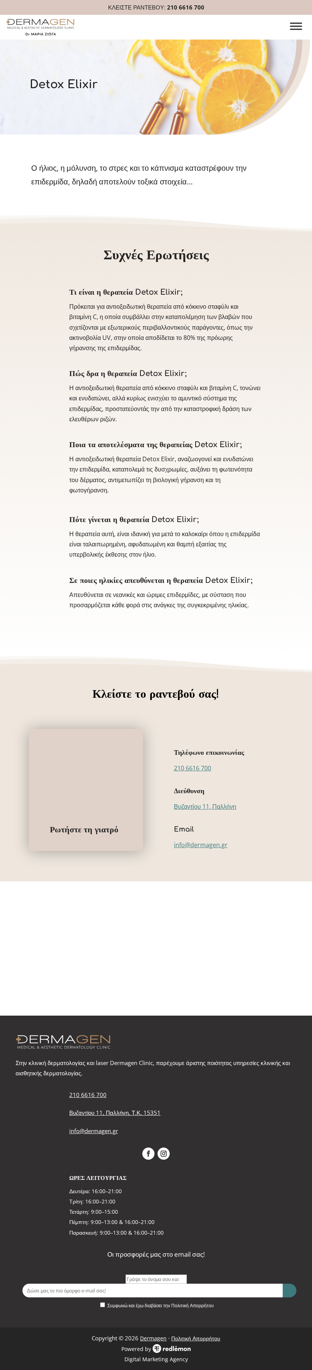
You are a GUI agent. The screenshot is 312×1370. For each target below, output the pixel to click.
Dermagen (153, 1338)
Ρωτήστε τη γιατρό (84, 829)
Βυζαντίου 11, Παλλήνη (205, 806)
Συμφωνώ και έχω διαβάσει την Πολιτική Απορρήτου (160, 1305)
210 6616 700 (185, 7)
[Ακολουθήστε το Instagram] (164, 1154)
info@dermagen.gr (201, 845)
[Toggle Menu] (296, 26)
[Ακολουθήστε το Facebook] (148, 1154)
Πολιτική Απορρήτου (195, 1338)
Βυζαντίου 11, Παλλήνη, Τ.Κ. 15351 (115, 1112)
